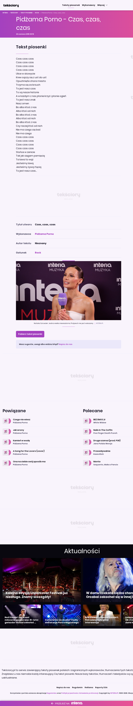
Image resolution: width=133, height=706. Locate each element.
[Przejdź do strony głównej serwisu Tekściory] (11, 5)
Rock (37, 13)
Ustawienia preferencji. (88, 693)
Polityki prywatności (69, 693)
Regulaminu (51, 693)
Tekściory (14, 13)
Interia (5, 13)
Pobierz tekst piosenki (30, 334)
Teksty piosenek (27, 13)
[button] (71, 5)
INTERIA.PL (114, 693)
